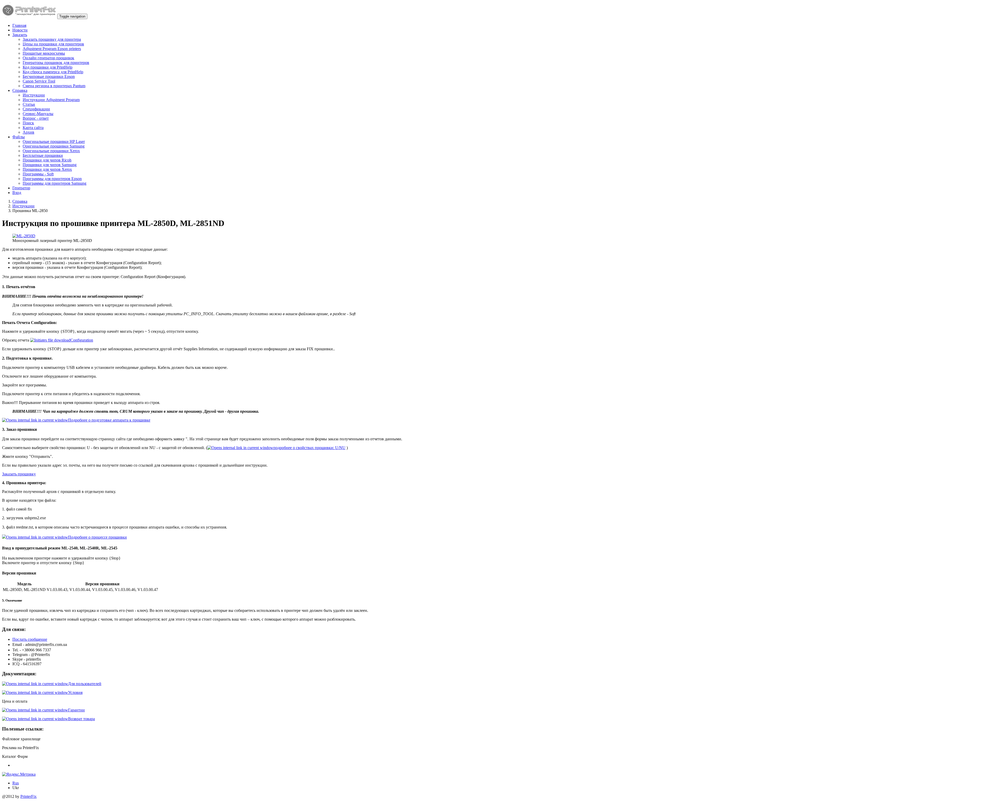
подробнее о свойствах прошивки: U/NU (309, 447)
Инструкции (34, 95)
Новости (20, 30)
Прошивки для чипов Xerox (47, 169)
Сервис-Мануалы (38, 113)
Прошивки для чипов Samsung (50, 165)
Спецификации (36, 109)
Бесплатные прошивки (43, 155)
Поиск (28, 123)
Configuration (81, 340)
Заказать (19, 35)
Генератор (21, 188)
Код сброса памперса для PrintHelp (53, 72)
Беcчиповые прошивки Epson (49, 76)
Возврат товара (81, 719)
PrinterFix (28, 796)
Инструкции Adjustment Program (51, 100)
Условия (75, 692)
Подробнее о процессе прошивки (97, 537)
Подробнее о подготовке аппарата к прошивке (109, 420)
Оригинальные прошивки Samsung (54, 146)
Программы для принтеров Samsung (54, 183)
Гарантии (76, 710)
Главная (19, 25)
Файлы (18, 137)
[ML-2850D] (23, 236)
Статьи (29, 104)
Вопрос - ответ (36, 118)
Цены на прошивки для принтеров (53, 44)
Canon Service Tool (39, 81)
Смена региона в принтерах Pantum (54, 86)
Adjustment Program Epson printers (52, 48)
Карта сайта (33, 127)
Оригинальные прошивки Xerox (51, 151)
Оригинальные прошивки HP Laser (54, 141)
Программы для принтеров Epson (52, 178)
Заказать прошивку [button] (19, 474)
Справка (19, 90)
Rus (15, 783)
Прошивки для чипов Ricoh (47, 160)
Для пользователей (84, 684)
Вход (16, 192)
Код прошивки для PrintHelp (47, 67)
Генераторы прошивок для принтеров (56, 62)
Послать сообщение (29, 639)
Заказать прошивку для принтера (52, 39)
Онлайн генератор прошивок (48, 58)
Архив (28, 132)
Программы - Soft (38, 174)
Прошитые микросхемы (44, 53)
